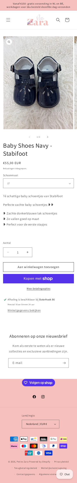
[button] (8, 19)
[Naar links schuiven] (29, 136)
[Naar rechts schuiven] (47, 136)
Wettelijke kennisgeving (54, 468)
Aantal (7, 243)
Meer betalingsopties (38, 288)
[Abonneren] (64, 363)
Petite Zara (23, 461)
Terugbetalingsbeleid (25, 468)
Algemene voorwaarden (51, 474)
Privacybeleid (61, 461)
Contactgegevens (26, 474)
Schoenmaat (10, 175)
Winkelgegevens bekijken (24, 310)
